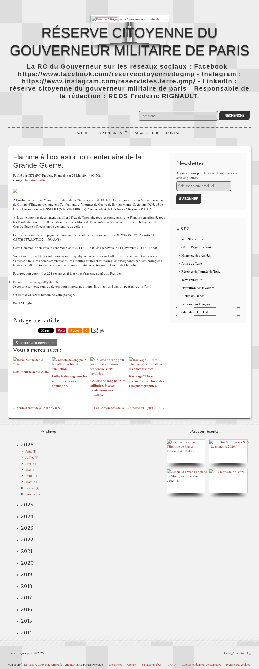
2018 (26, 586)
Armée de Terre (191, 263)
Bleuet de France (192, 295)
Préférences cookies (238, 664)
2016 (26, 609)
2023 (27, 528)
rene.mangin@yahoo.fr (42, 282)
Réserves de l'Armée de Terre (200, 271)
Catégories (109, 132)
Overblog (245, 653)
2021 (26, 551)
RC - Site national (193, 239)
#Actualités (39, 180)
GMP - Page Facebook (196, 247)
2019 (26, 574)
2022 (27, 540)
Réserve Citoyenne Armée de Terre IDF (51, 664)
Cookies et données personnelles (201, 664)
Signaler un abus (152, 664)
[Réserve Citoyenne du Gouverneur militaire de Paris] (129, 18)
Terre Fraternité (191, 279)
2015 (26, 621)
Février (30, 488)
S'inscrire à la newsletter (35, 343)
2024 (27, 516)
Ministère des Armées (196, 255)
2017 (26, 598)
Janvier (30, 494)
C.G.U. (172, 664)
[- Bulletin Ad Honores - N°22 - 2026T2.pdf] (229, 446)
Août (28, 451)
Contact (174, 132)
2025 (27, 505)
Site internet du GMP (195, 312)
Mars (28, 481)
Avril (28, 475)
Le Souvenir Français (195, 304)
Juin (28, 463)
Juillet (29, 457)
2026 (27, 445)
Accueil (84, 132)
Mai (28, 469)
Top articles (115, 664)
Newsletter (146, 132)
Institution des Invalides (197, 287)
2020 (27, 563)
